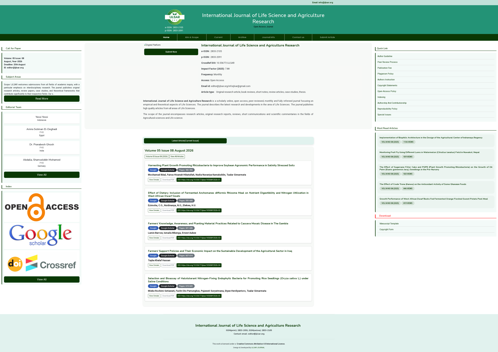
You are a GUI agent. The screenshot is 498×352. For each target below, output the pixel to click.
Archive (242, 37)
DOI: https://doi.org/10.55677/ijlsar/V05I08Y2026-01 (199, 180)
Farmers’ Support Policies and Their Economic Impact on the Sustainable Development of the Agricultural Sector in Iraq (220, 251)
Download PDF (168, 180)
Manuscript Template (389, 223)
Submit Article (327, 37)
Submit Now (171, 52)
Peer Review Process (387, 62)
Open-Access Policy (387, 91)
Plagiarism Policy (385, 74)
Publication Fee (385, 68)
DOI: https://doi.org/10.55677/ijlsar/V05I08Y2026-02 (199, 210)
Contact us (298, 37)
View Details (154, 180)
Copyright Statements (387, 85)
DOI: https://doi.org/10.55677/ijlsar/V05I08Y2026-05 (199, 296)
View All (41, 174)
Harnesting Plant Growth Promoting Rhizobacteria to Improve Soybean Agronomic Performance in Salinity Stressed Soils (221, 165)
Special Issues (384, 114)
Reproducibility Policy (387, 109)
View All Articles (177, 156)
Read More (41, 98)
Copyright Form (386, 229)
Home (166, 37)
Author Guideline (385, 56)
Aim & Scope (192, 37)
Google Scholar (168, 170)
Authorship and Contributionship (392, 103)
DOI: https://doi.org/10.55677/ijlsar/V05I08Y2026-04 (199, 265)
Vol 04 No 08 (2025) (390, 142)
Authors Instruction (386, 79)
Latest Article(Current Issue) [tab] (185, 140)
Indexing (381, 97)
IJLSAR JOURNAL (258, 347)
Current (218, 37)
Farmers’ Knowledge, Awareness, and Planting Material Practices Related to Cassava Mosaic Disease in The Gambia (218, 223)
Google (153, 170)
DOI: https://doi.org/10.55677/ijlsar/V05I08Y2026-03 (199, 238)
